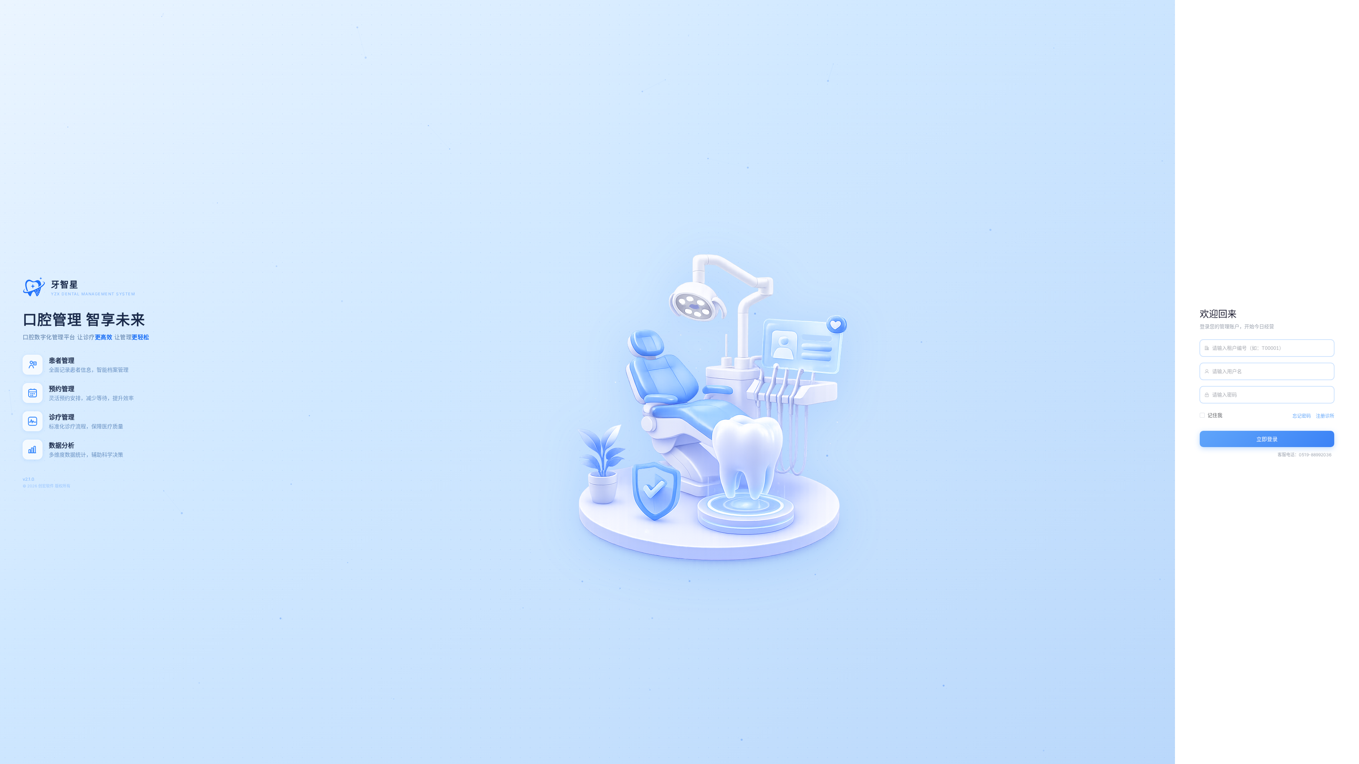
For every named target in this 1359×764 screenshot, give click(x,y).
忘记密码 (1301, 415)
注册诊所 (1325, 415)
